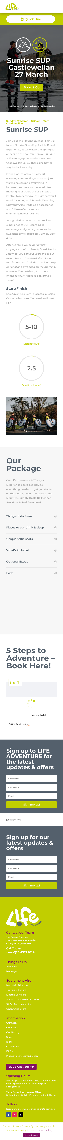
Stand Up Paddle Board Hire (22, 999)
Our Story (11, 1022)
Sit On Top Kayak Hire (18, 1004)
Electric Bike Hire (16, 994)
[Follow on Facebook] (8, 1114)
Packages (12, 971)
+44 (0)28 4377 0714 (20, 952)
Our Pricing (13, 1032)
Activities (11, 966)
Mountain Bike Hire (17, 985)
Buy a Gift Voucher (21, 1066)
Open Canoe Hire (16, 1008)
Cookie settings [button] (45, 1129)
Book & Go (32, 87)
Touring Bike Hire (16, 989)
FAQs (9, 1051)
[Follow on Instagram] (14, 1114)
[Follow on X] (21, 1114)
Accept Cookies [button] (31, 1135)
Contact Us (12, 1046)
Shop (9, 1037)
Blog (9, 1041)
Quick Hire (33, 19)
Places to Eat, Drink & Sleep (22, 1055)
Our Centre (12, 1027)
